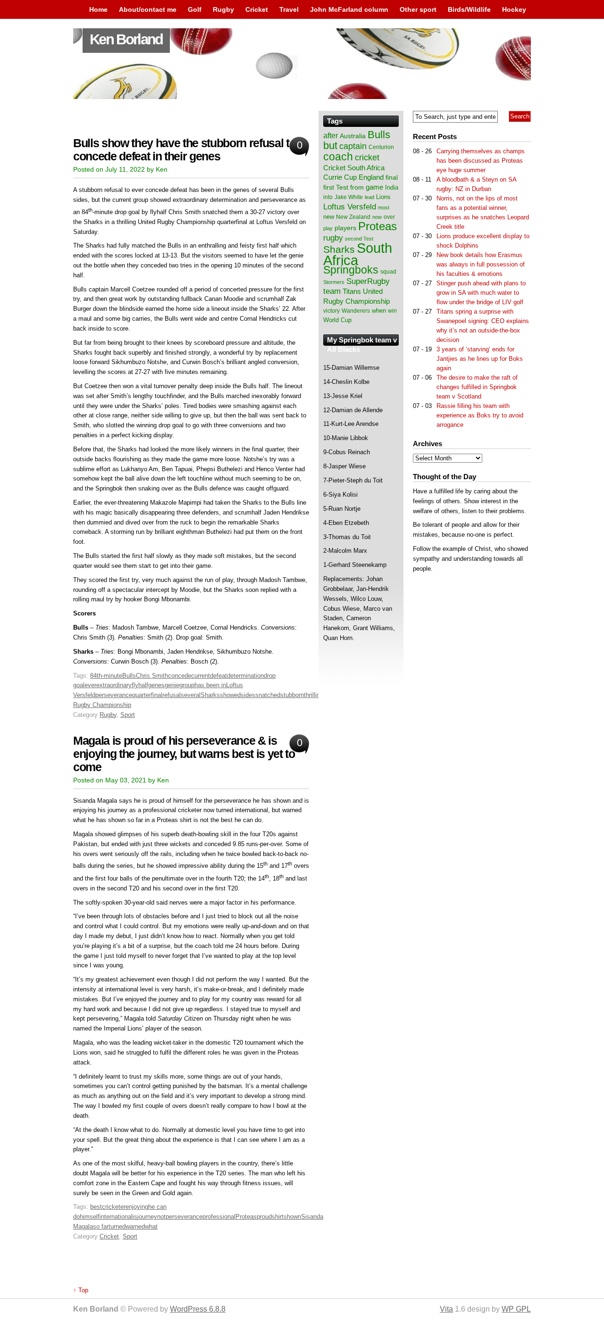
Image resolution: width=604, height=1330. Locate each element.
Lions (383, 196)
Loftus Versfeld (349, 206)
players (345, 228)
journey (147, 1216)
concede (179, 675)
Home (98, 9)
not (161, 1216)
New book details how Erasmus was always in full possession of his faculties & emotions (480, 264)
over (389, 217)
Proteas (246, 1216)
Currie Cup (340, 177)
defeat (218, 675)
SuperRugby (368, 281)
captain (353, 146)
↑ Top (80, 1290)
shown (292, 1216)
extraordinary (114, 685)
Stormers (333, 282)
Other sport (418, 9)
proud (264, 1216)
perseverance (113, 694)
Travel (289, 9)
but (330, 145)
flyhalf (140, 685)
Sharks (210, 694)
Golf (194, 9)
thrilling (313, 694)
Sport (127, 714)
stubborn (292, 694)
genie (172, 685)
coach (338, 156)
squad (388, 271)
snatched (267, 694)
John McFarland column (349, 9)
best (96, 1206)
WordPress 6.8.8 (198, 1309)
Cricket (256, 9)
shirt (278, 1216)
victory (331, 311)
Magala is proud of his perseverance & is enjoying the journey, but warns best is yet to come (184, 753)
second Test (359, 238)
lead (369, 197)
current (200, 675)
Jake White (349, 197)
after (330, 135)
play (328, 228)
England (371, 177)
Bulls (129, 675)
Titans (352, 291)
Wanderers (356, 311)
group (186, 685)
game (374, 187)
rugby (333, 237)
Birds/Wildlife (469, 9)
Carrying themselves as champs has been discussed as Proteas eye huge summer (480, 161)
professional (218, 1216)
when (379, 310)
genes (156, 685)
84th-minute (106, 675)
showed (230, 694)
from (357, 187)
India (391, 187)
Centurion (381, 147)
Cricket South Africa (354, 168)
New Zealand (353, 217)
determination (245, 675)
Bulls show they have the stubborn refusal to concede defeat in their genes (184, 150)
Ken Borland (126, 39)
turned (117, 1226)
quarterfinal (147, 694)
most (383, 207)
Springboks (350, 270)
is (135, 1216)
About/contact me (147, 9)
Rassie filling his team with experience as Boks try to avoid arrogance (479, 415)
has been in (210, 685)
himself (90, 1216)
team (332, 291)
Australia (353, 136)
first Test (335, 187)
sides (248, 694)
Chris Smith (152, 675)
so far (101, 1226)
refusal (171, 694)
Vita (446, 1309)
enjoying (137, 1206)
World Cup (337, 320)
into (328, 197)
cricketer (114, 1206)
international (116, 1216)
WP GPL (516, 1309)
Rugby (223, 9)
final (392, 177)
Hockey (514, 9)
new (328, 216)
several (191, 694)
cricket (367, 157)
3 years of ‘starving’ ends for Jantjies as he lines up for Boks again (479, 359)
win (392, 311)
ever (90, 685)
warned (135, 1226)
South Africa (357, 254)
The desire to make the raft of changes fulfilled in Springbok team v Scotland (477, 387)
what (151, 1226)
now (377, 217)
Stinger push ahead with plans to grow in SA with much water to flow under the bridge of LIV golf (481, 293)
